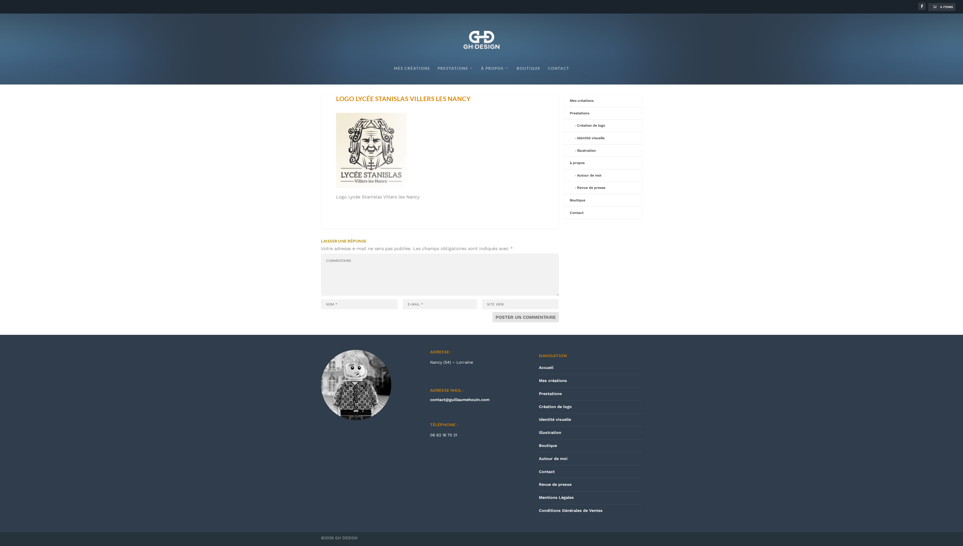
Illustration (586, 150)
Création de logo (591, 125)
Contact (558, 68)
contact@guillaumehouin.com (460, 399)
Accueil (546, 367)
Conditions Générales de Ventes (571, 510)
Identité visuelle (591, 138)
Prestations (453, 68)
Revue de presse (591, 188)
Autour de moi (589, 175)
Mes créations (412, 68)
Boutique (528, 68)
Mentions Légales (556, 497)
